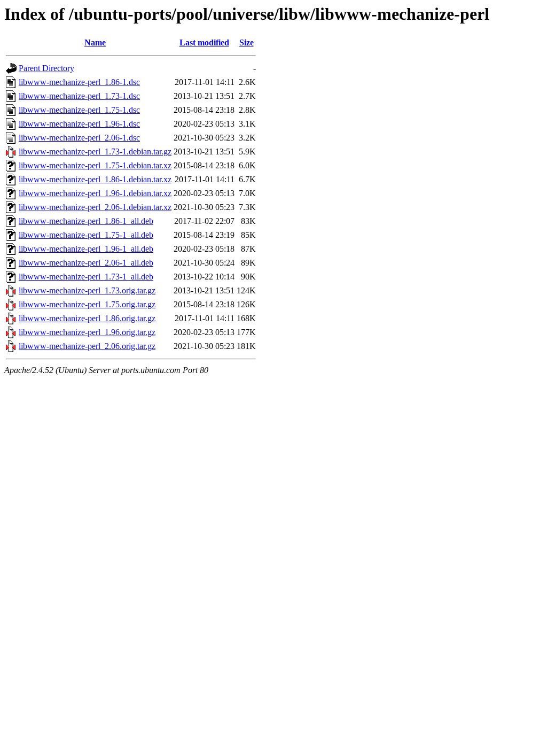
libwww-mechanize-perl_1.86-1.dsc (79, 82)
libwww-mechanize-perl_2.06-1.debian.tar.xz (95, 207)
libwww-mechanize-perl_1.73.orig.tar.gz (87, 290)
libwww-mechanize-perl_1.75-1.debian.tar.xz (95, 165)
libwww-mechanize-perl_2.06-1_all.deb (86, 262)
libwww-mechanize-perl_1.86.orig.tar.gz (87, 318)
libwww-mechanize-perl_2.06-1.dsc (79, 137)
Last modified (204, 42)
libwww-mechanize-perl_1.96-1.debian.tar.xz (95, 193)
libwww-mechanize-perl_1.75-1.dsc (79, 109)
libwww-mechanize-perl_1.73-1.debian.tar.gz (95, 151)
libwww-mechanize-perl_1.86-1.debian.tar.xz (95, 179)
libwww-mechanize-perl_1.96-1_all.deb (86, 248)
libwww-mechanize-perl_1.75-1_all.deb (86, 234)
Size (246, 42)
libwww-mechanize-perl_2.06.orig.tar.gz (87, 346)
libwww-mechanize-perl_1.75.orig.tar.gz (87, 304)
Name (95, 42)
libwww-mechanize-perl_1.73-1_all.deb (86, 276)
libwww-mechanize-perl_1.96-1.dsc (79, 123)
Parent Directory (46, 68)
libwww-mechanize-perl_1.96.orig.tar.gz (87, 332)
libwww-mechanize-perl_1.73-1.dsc (79, 95)
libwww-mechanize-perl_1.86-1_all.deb (86, 221)
